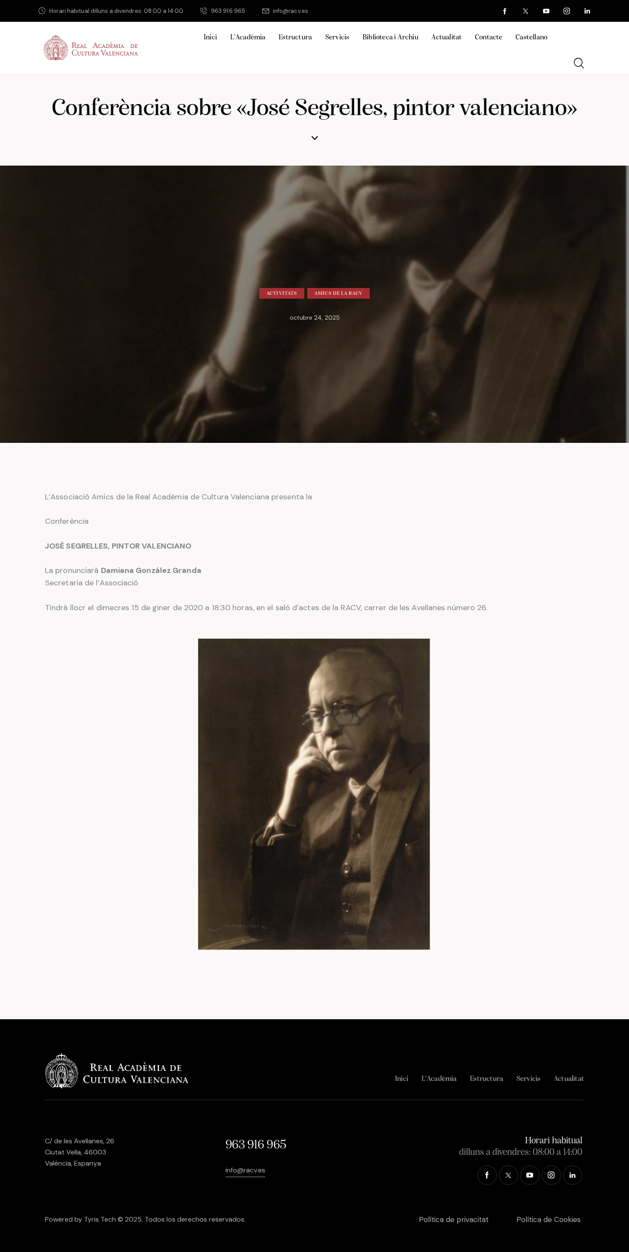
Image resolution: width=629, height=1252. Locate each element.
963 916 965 (255, 1145)
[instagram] (567, 11)
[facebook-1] (505, 11)
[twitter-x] (526, 11)
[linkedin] (587, 11)
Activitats (282, 293)
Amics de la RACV (338, 293)
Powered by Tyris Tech (80, 1219)
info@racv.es (245, 1170)
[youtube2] (546, 11)
